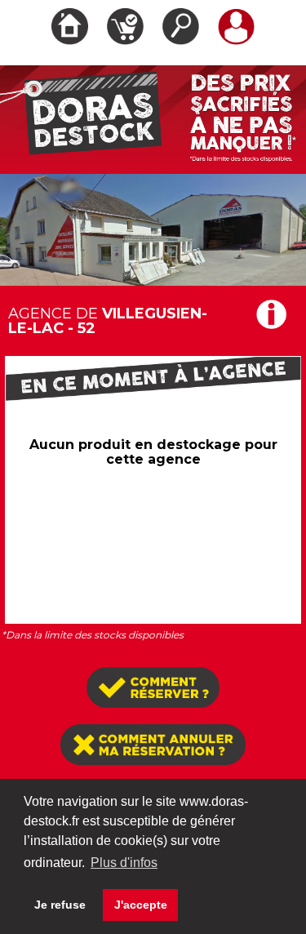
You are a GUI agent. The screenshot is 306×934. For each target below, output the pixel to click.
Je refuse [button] (60, 904)
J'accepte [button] (140, 904)
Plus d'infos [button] (124, 863)
